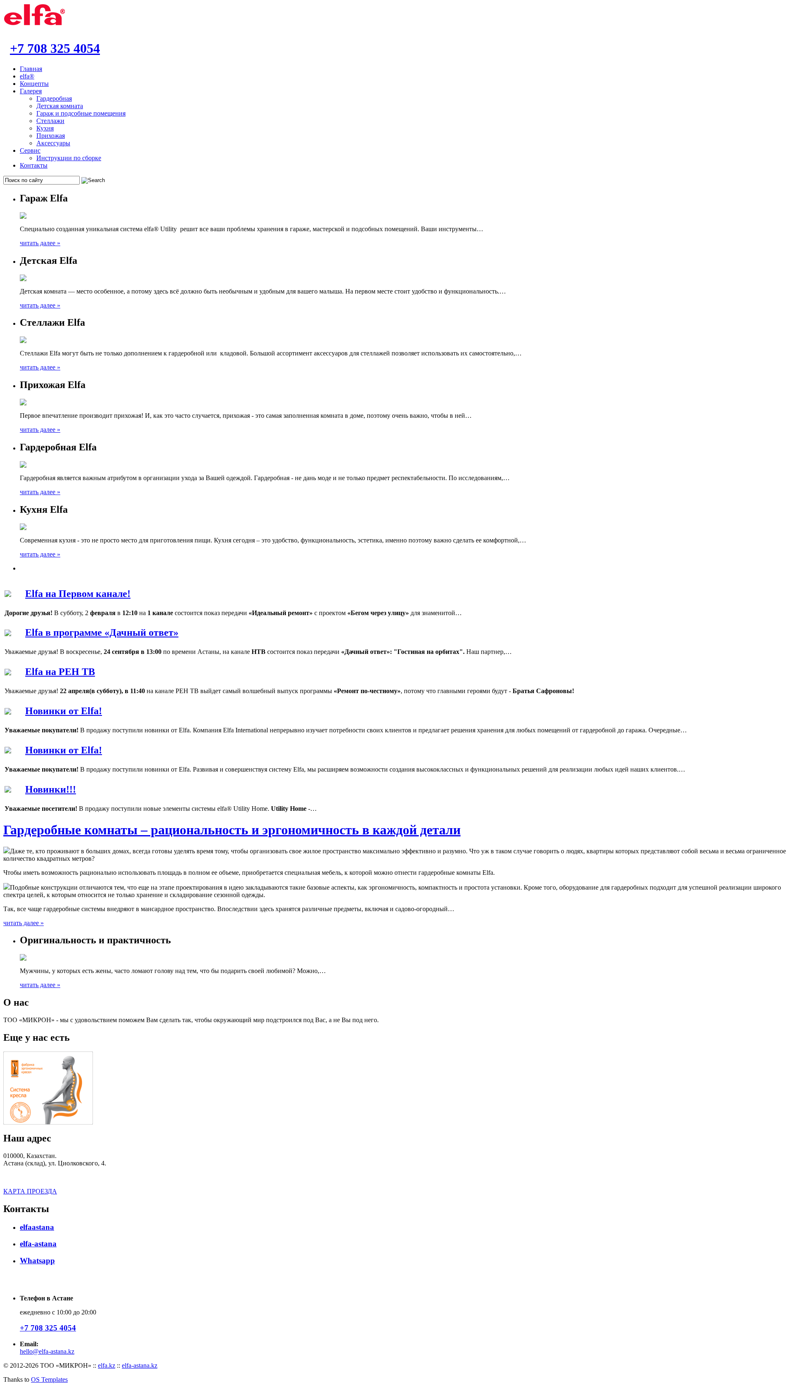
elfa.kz (106, 1365)
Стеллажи (50, 120)
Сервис (30, 150)
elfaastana (37, 1227)
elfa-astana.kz (139, 1365)
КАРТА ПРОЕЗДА (30, 1191)
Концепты (34, 83)
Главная (31, 68)
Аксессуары (53, 143)
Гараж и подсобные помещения (81, 113)
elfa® (27, 76)
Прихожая (50, 135)
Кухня (45, 128)
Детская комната (59, 105)
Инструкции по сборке (68, 157)
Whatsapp (37, 1260)
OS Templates (49, 1379)
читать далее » (40, 242)
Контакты (33, 165)
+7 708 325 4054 (55, 48)
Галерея (31, 91)
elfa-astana (38, 1243)
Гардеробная (54, 98)
